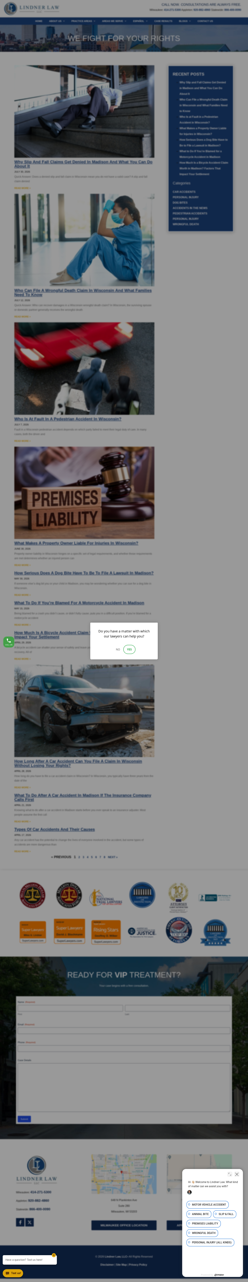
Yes (129, 649)
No (118, 649)
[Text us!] (13, 1274)
